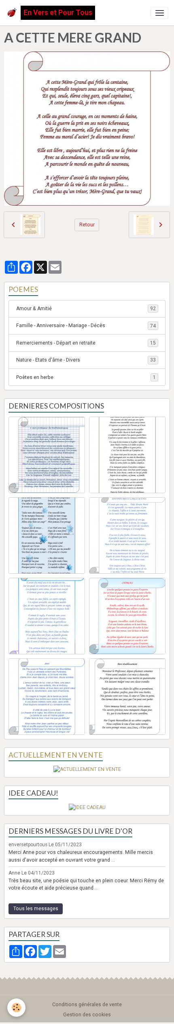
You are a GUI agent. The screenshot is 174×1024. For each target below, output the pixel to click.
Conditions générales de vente (87, 1004)
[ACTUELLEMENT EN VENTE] (87, 769)
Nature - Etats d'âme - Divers (86, 360)
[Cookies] (16, 1007)
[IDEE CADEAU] (87, 807)
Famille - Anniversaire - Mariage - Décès (86, 325)
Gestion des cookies (87, 1015)
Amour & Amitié (86, 308)
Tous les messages (35, 908)
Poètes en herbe (86, 377)
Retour (87, 225)
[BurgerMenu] (159, 13)
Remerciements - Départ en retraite (86, 343)
